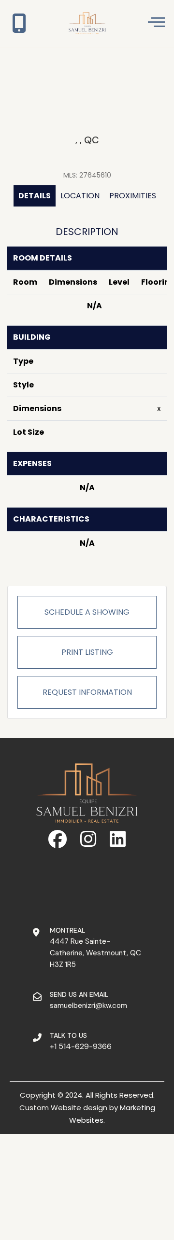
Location (80, 195)
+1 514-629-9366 (81, 1046)
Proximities (132, 195)
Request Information (87, 692)
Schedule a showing (87, 612)
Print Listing (87, 652)
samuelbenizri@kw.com (88, 1005)
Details (34, 195)
